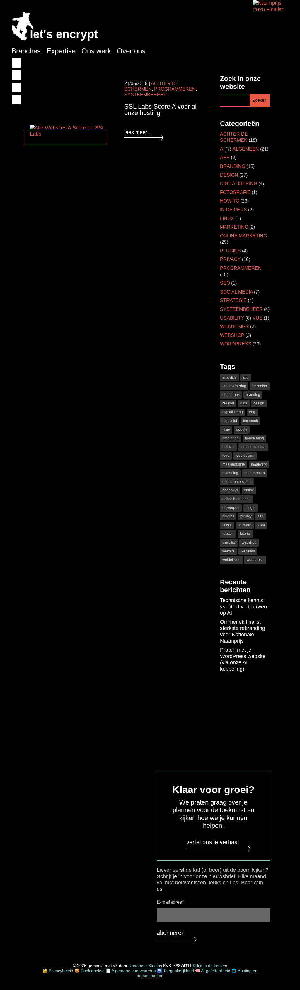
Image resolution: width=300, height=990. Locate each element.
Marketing (234, 227)
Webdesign (234, 326)
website (228, 551)
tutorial (245, 534)
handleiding (254, 438)
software (244, 525)
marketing (230, 473)
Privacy (230, 259)
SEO (225, 283)
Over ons (131, 51)
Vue (257, 318)
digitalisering (232, 412)
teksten (228, 534)
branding (253, 395)
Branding (232, 166)
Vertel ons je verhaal (212, 842)
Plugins (230, 250)
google (241, 429)
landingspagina (253, 447)
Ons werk (96, 51)
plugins (228, 516)
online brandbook (236, 499)
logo (225, 455)
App (225, 157)
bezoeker (259, 386)
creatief (228, 403)
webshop (249, 542)
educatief (229, 421)
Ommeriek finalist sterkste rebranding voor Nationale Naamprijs (242, 631)
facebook (250, 421)
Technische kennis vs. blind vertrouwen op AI (243, 606)
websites (248, 551)
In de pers (233, 209)
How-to (229, 200)
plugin (250, 508)
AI (222, 148)
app (246, 377)
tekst (261, 525)
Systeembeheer (241, 309)
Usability (232, 318)
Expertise (61, 51)
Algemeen (246, 148)
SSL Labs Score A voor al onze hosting (160, 110)
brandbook (231, 395)
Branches (26, 51)
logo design (245, 455)
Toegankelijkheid (178, 970)
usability (229, 542)
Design (229, 175)
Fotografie (235, 192)
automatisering (234, 386)
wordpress (255, 560)
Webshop (232, 335)
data (243, 403)
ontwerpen (230, 508)
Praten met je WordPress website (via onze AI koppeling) (242, 659)
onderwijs (230, 490)
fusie (226, 429)
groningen (230, 438)
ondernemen (254, 473)
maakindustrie (233, 464)
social (227, 525)
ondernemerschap (237, 482)
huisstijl (228, 447)
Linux (227, 218)
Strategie (233, 300)
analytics (229, 377)
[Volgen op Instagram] (16, 99)
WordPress (235, 343)
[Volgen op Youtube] (16, 87)
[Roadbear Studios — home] (22, 27)
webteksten (231, 560)
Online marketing (243, 235)
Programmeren (175, 89)
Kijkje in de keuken (210, 965)
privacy (246, 516)
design (258, 403)
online (249, 490)
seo (261, 516)
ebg (252, 412)
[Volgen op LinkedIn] (16, 75)
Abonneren (171, 933)
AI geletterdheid (215, 970)
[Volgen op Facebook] (16, 63)
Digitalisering (238, 183)
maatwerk (259, 464)
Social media (236, 291)
